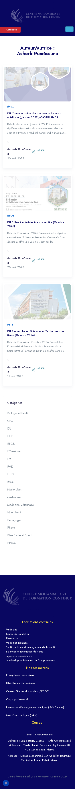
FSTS (10, 325)
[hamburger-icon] (69, 29)
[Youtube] (50, 5)
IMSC (10, 107)
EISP (10, 436)
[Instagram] (41, 5)
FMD (10, 467)
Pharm (11, 528)
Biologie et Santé (17, 413)
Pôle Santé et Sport (19, 535)
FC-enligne (14, 451)
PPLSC (11, 543)
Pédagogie (14, 520)
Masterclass (14, 489)
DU (9, 428)
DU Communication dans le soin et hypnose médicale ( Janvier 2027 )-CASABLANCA (34, 115)
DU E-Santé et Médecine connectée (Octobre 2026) (35, 224)
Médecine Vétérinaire (20, 505)
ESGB (10, 216)
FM (9, 459)
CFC (10, 421)
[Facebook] (25, 5)
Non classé (14, 512)
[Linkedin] (33, 5)
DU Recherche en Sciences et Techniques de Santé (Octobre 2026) (35, 333)
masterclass (14, 497)
